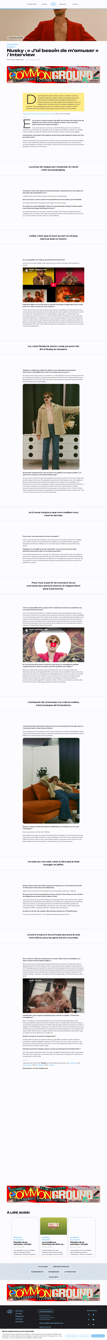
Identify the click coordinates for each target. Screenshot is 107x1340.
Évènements (37, 1272)
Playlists (53, 1277)
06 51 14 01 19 (45, 1327)
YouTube (72, 1063)
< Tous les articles (15, 38)
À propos (19, 1311)
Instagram (27, 1065)
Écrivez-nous (45, 1311)
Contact (75, 4)
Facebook (40, 1065)
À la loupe (43, 1266)
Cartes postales (61, 1266)
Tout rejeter (84, 1336)
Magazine (62, 4)
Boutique (19, 1321)
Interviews (53, 1272)
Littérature (70, 1272)
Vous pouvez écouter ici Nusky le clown (39, 114)
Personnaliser (71, 1336)
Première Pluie (32, 4)
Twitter (51, 1065)
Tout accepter (98, 1336)
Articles (44, 4)
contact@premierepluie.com (51, 1323)
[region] (53, 1334)
